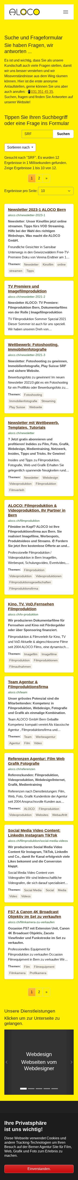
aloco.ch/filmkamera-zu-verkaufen (31, 922)
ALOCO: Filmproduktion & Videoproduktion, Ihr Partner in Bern (36, 510)
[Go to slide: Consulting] (54, 1088)
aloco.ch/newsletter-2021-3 (26, 355)
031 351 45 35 (42, 92)
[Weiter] (69, 1062)
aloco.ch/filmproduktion (24, 520)
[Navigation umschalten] (65, 12)
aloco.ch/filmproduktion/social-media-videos (38, 840)
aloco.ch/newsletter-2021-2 (26, 296)
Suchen (63, 134)
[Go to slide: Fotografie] (47, 1088)
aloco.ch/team (17, 692)
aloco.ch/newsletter (21, 433)
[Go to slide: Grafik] (39, 1088)
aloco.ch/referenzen (21, 769)
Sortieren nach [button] (19, 147)
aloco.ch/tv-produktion (23, 614)
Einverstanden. (39, 1169)
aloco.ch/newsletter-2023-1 (26, 215)
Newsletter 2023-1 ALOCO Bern (37, 209)
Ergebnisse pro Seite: (20, 191)
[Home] (24, 12)
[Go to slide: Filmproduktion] (31, 1088)
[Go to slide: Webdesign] (23, 1088)
